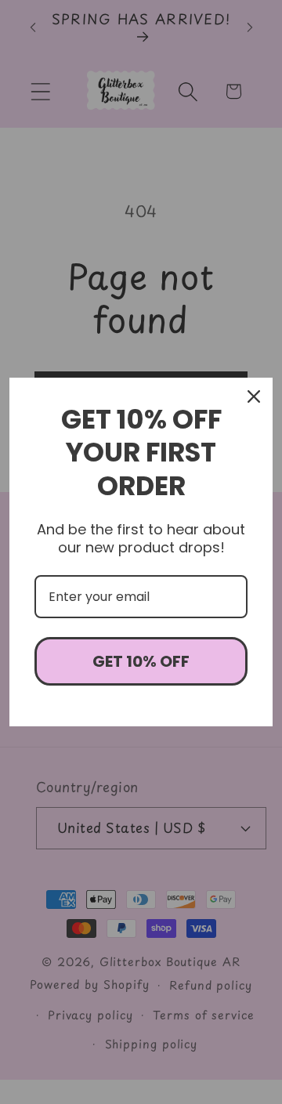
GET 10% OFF (141, 661)
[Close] (254, 396)
